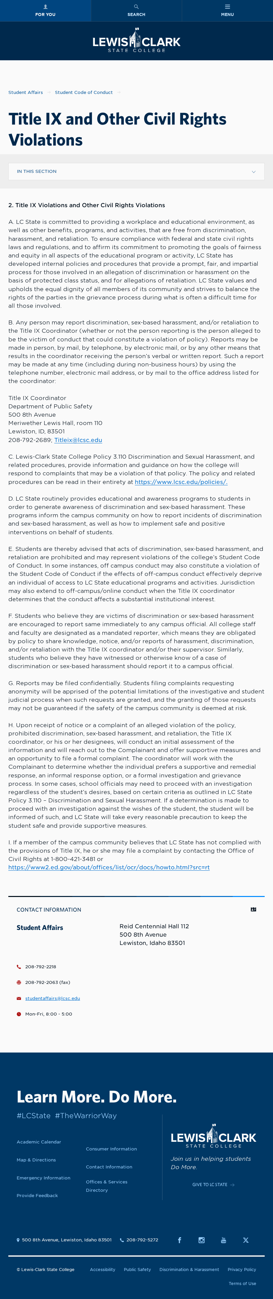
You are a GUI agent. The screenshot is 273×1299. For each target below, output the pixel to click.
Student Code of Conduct (84, 92)
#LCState (34, 1115)
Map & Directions (36, 1159)
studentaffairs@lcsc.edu (52, 998)
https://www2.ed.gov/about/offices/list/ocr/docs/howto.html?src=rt (109, 867)
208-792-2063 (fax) (47, 982)
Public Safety (137, 1269)
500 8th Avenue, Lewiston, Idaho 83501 (67, 1239)
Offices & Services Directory (107, 1186)
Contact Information (109, 1166)
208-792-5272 (142, 1239)
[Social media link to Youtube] (227, 1240)
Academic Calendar (39, 1141)
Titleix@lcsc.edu (78, 440)
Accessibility (103, 1269)
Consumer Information (111, 1148)
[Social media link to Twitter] (249, 1240)
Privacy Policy (242, 1269)
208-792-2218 (40, 966)
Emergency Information (43, 1177)
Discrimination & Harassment (189, 1269)
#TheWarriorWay (86, 1115)
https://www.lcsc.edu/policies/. (181, 482)
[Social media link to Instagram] (205, 1240)
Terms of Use (242, 1283)
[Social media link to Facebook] (183, 1240)
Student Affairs (25, 92)
